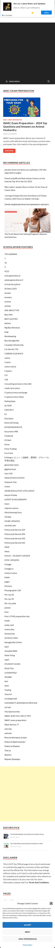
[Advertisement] (27, 50)
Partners (8, 586)
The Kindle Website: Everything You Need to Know (27, 834)
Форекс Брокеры (12, 759)
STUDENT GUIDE (12, 664)
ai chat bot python (12, 284)
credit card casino (12, 388)
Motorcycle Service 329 (14, 529)
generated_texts (11, 465)
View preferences (27, 939)
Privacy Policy (27, 945)
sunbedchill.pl (10, 672)
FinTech (7, 440)
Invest (7, 486)
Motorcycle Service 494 (14, 534)
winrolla (8, 729)
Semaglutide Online (13, 642)
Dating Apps (9, 401)
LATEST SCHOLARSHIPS (15, 499)
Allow (46, 12)
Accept (27, 925)
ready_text (9, 625)
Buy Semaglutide (11, 340)
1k (5, 262)
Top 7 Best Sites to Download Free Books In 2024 (26, 843)
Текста (7, 750)
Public (7, 620)
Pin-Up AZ (9, 594)
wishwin (8, 733)
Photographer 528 (12, 590)
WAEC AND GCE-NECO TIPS (17, 716)
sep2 (6, 646)
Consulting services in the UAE (17, 384)
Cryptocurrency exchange (15, 392)
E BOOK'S (9, 410)
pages (7, 581)
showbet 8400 (10, 651)
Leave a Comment (10, 134)
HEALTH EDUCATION (14, 478)
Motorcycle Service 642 (14, 542)
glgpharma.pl (10, 469)
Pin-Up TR (9, 599)
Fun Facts (8, 453)
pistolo (7, 607)
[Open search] (49, 81)
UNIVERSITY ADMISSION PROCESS (20, 703)
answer (7, 293)
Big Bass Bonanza (12, 327)
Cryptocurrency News (14, 397)
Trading (7, 690)
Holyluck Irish (10, 482)
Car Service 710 (11, 349)
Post (6, 612)
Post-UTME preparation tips (17, 616)
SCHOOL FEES (11, 638)
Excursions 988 (11, 431)
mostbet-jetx (10, 525)
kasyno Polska (10, 495)
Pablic (7, 577)
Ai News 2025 (10, 288)
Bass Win (8, 314)
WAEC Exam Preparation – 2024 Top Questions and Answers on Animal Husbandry (25, 126)
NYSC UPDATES (11, 560)
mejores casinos (11, 508)
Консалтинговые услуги (15, 737)
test (6, 681)
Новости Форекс (12, 746)
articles (7, 306)
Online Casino (10, 573)
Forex (6, 444)
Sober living (9, 655)
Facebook (8, 436)
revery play (9, 629)
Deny (27, 932)
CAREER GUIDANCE (13, 353)
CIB (6, 379)
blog (6, 332)
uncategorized (10, 698)
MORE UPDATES (12, 521)
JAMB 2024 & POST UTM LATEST (19, 491)
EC (5, 414)
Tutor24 (8, 694)
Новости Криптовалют (14, 742)
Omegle (7, 564)
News (6, 551)
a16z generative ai (12, 275)
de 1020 (8, 405)
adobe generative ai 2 (13, 280)
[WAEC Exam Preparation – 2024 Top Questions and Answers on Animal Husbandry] (27, 107)
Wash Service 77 (11, 724)
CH (5, 375)
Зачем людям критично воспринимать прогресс (26, 204)
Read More (8, 150)
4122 (6, 271)
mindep (7, 517)
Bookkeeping (10, 336)
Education (8, 418)
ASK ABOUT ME (11, 310)
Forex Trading (10, 449)
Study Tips (9, 668)
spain (6, 659)
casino (7, 358)
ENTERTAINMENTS (13, 427)
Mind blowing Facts (13, 512)
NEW (6, 547)
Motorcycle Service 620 (14, 538)
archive (7, 301)
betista (7, 323)
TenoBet (8, 677)
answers (8, 297)
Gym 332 (8, 473)
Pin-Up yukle (10, 603)
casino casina (10, 366)
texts (6, 685)
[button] (51, 903)
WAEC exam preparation (12, 120)
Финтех (7, 755)
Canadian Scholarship (14, 345)
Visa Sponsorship (12, 711)
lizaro (6, 504)
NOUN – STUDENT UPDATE (17, 555)
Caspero (8, 371)
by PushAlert (8, 15)
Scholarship (9, 633)
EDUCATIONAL (11, 423)
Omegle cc (9, 568)
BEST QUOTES (11, 319)
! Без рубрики (10, 254)
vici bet (7, 707)
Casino (7, 362)
